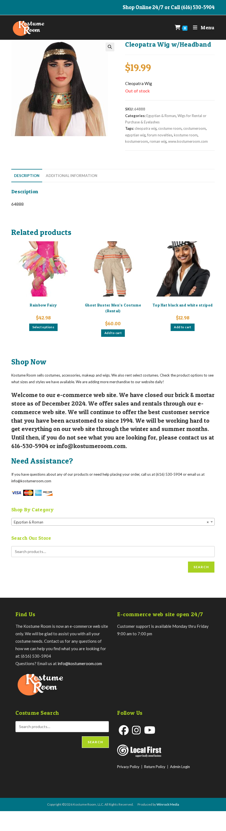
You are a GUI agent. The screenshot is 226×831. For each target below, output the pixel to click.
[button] (110, 47)
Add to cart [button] (113, 333)
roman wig (158, 141)
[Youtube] (149, 730)
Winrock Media (168, 804)
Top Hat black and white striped (182, 305)
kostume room (186, 135)
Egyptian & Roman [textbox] (111, 522)
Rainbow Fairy (43, 305)
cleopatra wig (146, 128)
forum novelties (159, 135)
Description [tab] (26, 175)
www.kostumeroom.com (188, 141)
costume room (170, 128)
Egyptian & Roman (161, 115)
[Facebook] (124, 730)
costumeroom (194, 128)
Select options (44, 327)
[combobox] (113, 522)
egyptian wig (135, 135)
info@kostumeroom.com (80, 663)
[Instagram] (136, 730)
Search (201, 567)
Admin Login (180, 766)
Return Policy (154, 766)
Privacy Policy (128, 766)
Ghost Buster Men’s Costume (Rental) (113, 308)
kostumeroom (136, 141)
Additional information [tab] (71, 175)
